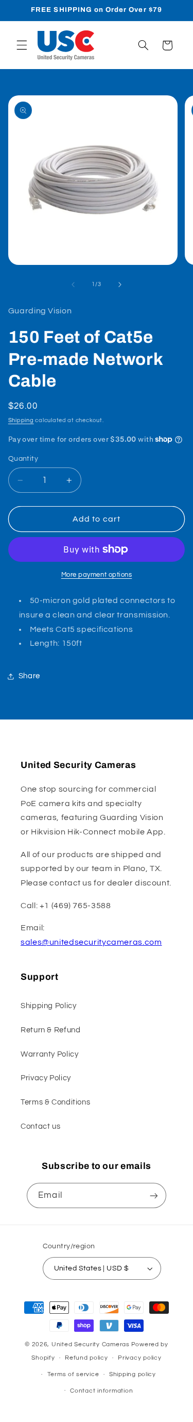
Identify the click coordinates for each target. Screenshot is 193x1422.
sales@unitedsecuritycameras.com (91, 942)
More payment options (96, 575)
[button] (21, 45)
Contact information (101, 1391)
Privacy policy (139, 1358)
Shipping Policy (48, 1006)
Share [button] (29, 676)
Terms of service (73, 1374)
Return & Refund (50, 1030)
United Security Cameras (90, 1344)
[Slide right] (120, 284)
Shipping (21, 420)
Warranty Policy (49, 1054)
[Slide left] (73, 284)
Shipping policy (132, 1374)
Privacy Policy (46, 1078)
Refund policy (86, 1358)
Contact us (40, 1126)
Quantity (23, 458)
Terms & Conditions (55, 1102)
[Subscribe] (153, 1195)
